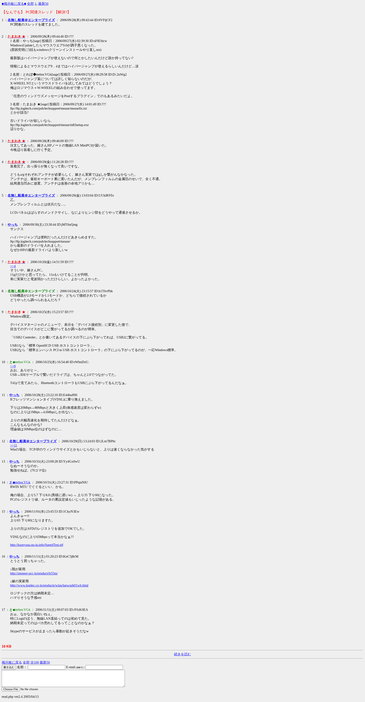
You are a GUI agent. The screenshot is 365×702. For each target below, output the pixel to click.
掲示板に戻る (12, 662)
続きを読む (182, 654)
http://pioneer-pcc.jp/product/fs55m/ (34, 573)
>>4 (13, 266)
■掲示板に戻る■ (14, 3)
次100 (34, 662)
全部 (30, 3)
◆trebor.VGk (19, 482)
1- (36, 3)
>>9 (13, 366)
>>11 (13, 445)
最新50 (43, 3)
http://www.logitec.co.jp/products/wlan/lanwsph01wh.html (49, 585)
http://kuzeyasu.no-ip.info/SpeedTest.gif (36, 545)
